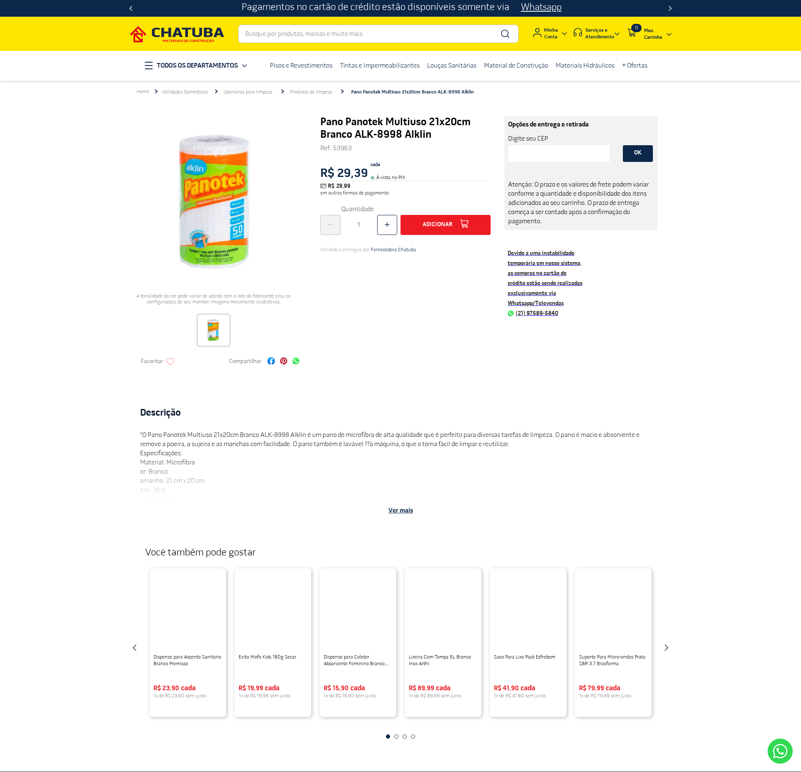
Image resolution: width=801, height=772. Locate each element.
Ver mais (400, 510)
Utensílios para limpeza (248, 92)
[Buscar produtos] (504, 34)
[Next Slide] (670, 8)
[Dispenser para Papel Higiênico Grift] (443, 612)
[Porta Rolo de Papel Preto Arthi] (358, 612)
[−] (330, 225)
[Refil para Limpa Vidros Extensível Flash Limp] (273, 612)
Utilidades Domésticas (185, 92)
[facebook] (271, 362)
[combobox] (378, 34)
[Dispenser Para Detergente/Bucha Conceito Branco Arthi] (528, 612)
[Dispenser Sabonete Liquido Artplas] (188, 612)
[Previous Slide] (131, 8)
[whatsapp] (296, 362)
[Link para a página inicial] (143, 92)
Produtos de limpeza (311, 92)
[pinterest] (283, 362)
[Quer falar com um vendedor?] (780, 751)
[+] (387, 225)
